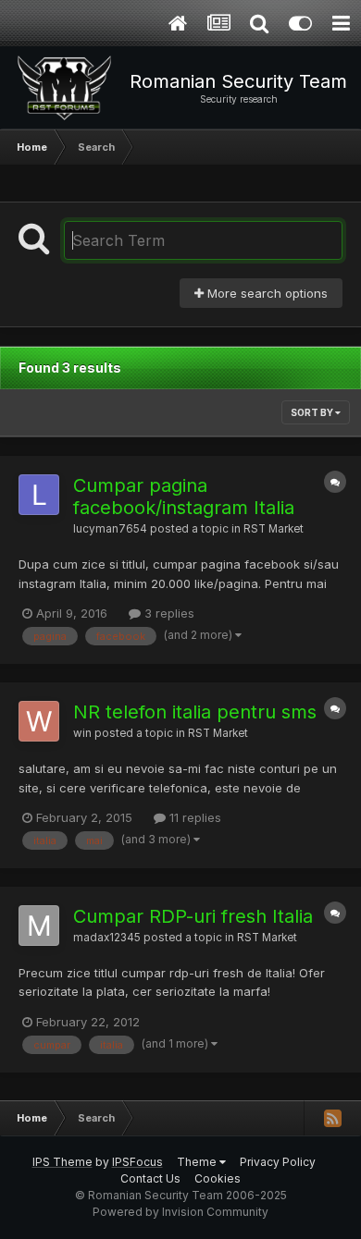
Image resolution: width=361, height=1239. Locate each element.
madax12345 (107, 937)
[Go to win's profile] (39, 721)
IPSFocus (137, 1162)
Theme (198, 1162)
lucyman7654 (110, 528)
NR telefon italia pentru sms (195, 712)
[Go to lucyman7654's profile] (39, 494)
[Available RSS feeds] (332, 1117)
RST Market (273, 528)
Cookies (217, 1178)
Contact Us (150, 1178)
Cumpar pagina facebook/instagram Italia (183, 496)
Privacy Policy (278, 1162)
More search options (266, 293)
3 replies (167, 613)
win (82, 733)
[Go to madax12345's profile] (39, 925)
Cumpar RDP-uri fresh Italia (193, 916)
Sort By (313, 412)
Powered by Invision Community (180, 1212)
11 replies (193, 817)
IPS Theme (62, 1162)
